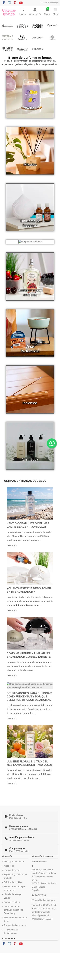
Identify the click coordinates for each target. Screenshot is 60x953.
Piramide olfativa (12, 902)
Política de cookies (13, 882)
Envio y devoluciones (14, 861)
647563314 (40, 895)
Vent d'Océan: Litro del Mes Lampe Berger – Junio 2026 (28, 525)
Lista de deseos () (50, 3)
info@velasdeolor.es (45, 900)
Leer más (12, 545)
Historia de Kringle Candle (12, 896)
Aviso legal (9, 866)
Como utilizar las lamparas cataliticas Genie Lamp (13, 910)
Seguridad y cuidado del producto (15, 876)
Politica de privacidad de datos (15, 919)
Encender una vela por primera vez (14, 888)
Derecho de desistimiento (11, 931)
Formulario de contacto (15, 925)
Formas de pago (11, 870)
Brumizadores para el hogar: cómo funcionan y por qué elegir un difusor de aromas (30, 696)
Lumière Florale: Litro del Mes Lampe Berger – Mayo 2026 (29, 763)
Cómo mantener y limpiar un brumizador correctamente (29, 655)
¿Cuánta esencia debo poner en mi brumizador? (29, 590)
